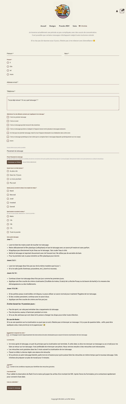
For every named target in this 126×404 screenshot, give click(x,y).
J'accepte (10, 364)
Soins (75, 26)
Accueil (43, 26)
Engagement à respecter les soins (16, 333)
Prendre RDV (64, 26)
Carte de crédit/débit (12, 382)
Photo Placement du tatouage (15, 157)
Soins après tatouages (13, 237)
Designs (52, 26)
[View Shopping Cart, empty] (122, 11)
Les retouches (10, 340)
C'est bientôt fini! (11, 371)
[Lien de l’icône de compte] (117, 11)
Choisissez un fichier (14, 162)
